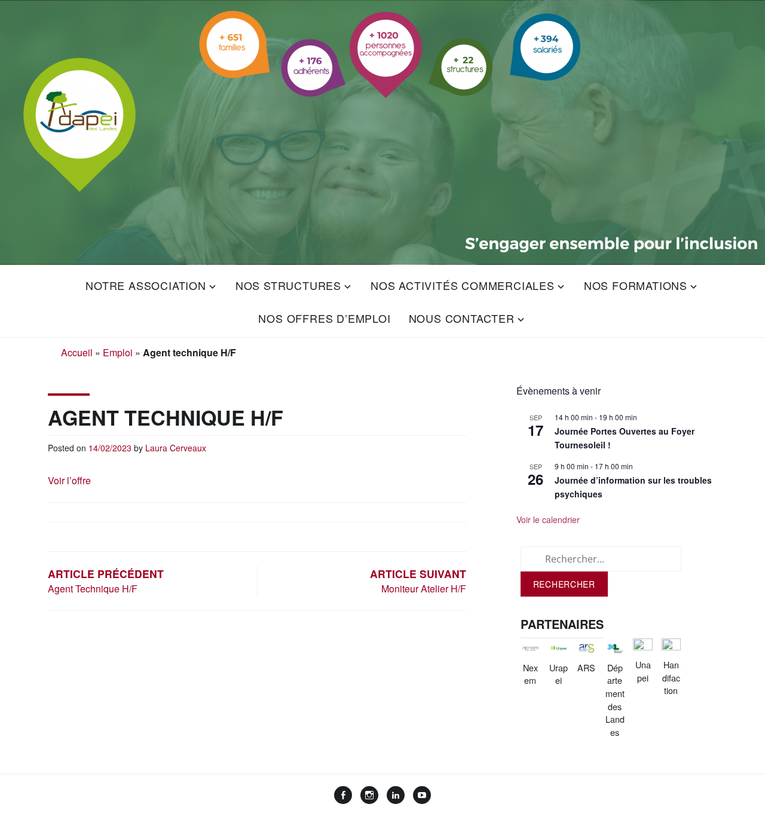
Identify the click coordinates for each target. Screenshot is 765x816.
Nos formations (635, 285)
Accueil (77, 352)
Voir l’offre (69, 480)
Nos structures (288, 285)
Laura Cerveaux (175, 448)
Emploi (118, 352)
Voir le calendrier (548, 519)
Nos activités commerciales (463, 285)
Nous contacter (462, 318)
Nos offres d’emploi (324, 318)
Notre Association (145, 285)
